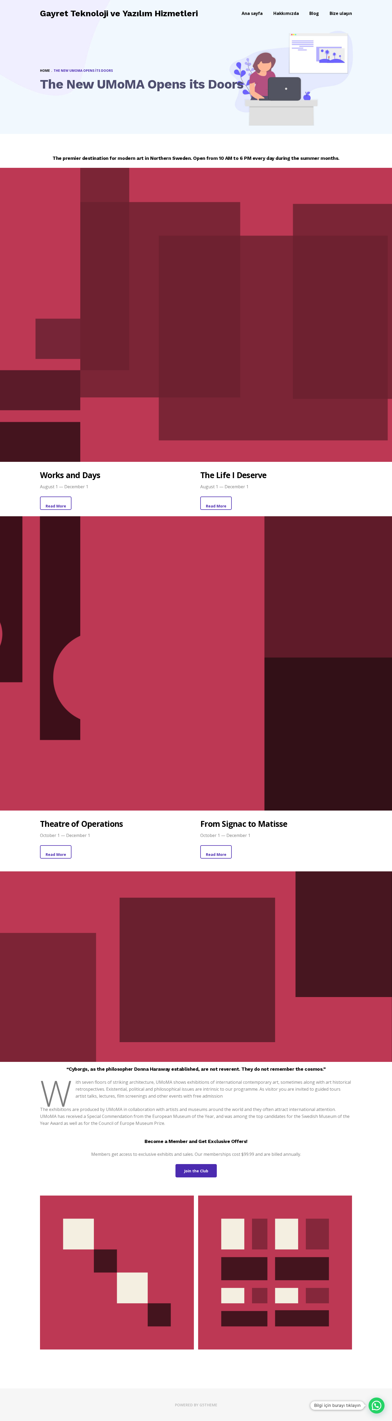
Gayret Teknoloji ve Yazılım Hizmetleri (119, 13)
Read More (56, 506)
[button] (377, 1406)
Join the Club (196, 1170)
